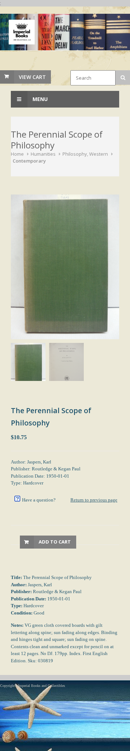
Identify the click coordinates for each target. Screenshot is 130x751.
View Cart (32, 77)
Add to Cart (55, 541)
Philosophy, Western (85, 154)
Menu (39, 99)
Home (17, 154)
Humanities (43, 154)
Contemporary (29, 161)
